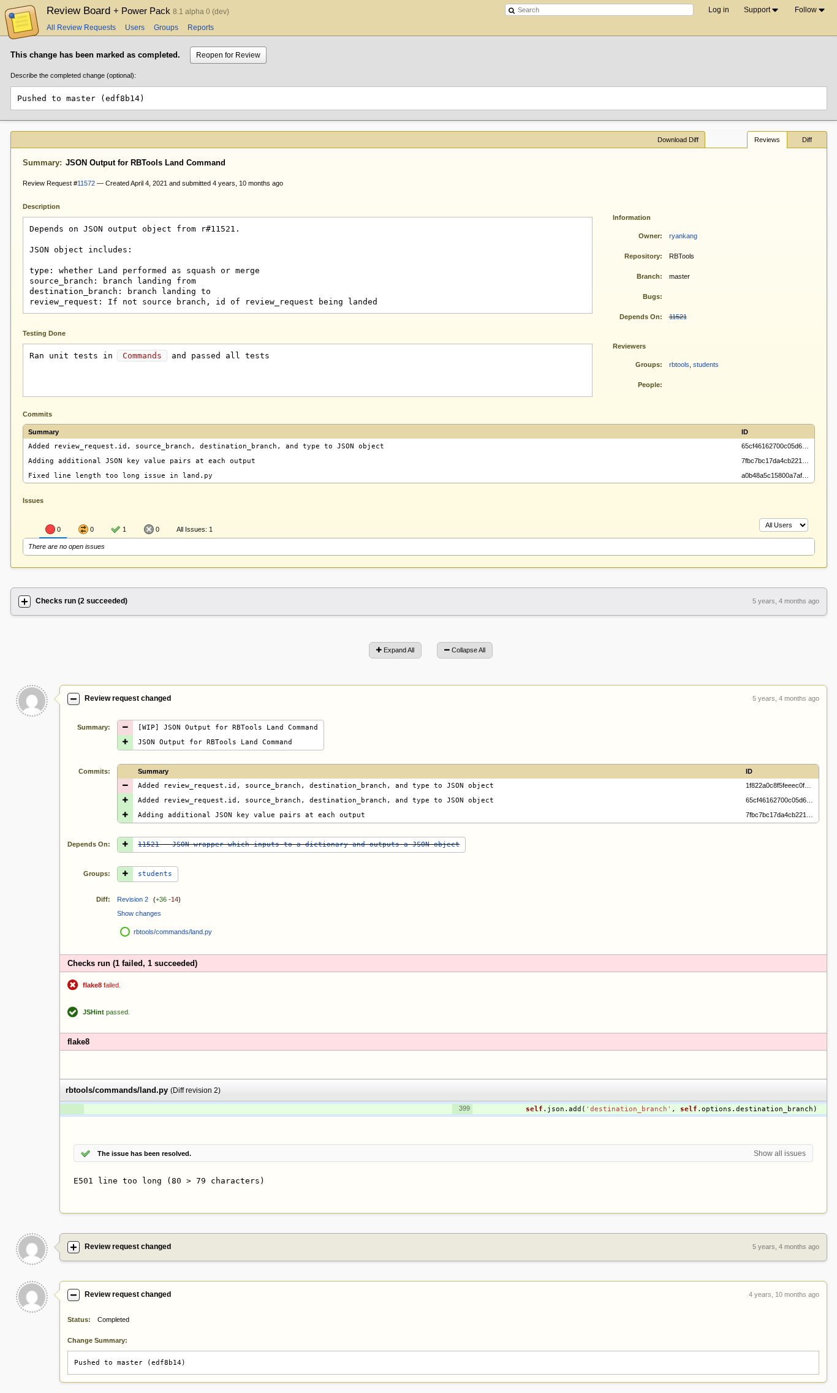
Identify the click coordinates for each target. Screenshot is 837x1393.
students (706, 364)
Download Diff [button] (678, 139)
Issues (33, 500)
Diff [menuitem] (807, 139)
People (649, 384)
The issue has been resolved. (144, 1153)
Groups (166, 27)
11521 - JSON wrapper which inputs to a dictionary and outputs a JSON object (299, 844)
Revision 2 (132, 899)
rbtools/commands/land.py (173, 931)
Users (135, 27)
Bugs (651, 296)
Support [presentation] (757, 10)
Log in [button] (718, 10)
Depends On (639, 316)
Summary (41, 162)
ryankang (683, 236)
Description (50, 205)
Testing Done (44, 333)
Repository (642, 256)
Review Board (110, 10)
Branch (648, 276)
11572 (86, 183)
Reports (200, 27)
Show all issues (780, 1153)
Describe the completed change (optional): (73, 75)
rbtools (679, 364)
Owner (649, 236)
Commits (37, 414)
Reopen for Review (228, 55)
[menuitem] (762, 10)
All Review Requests (81, 27)
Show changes (139, 913)
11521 (678, 316)
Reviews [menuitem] (767, 139)
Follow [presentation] (806, 10)
